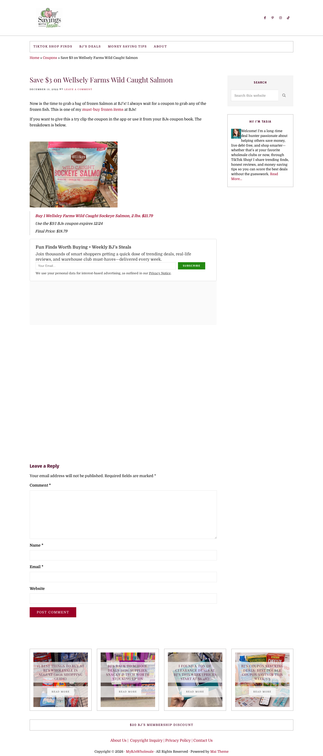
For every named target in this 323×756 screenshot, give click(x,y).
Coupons (50, 58)
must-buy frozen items (102, 109)
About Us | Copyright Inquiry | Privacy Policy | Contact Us (161, 740)
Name (36, 545)
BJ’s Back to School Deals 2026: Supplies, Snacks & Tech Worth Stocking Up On (128, 672)
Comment (40, 485)
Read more (63, 692)
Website (37, 589)
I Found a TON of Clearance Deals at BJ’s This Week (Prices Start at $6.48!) (195, 672)
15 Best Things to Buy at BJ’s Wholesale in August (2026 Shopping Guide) (60, 672)
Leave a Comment (78, 89)
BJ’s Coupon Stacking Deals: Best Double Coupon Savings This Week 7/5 (262, 672)
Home (34, 58)
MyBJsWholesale (140, 752)
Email (36, 567)
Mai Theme (219, 752)
